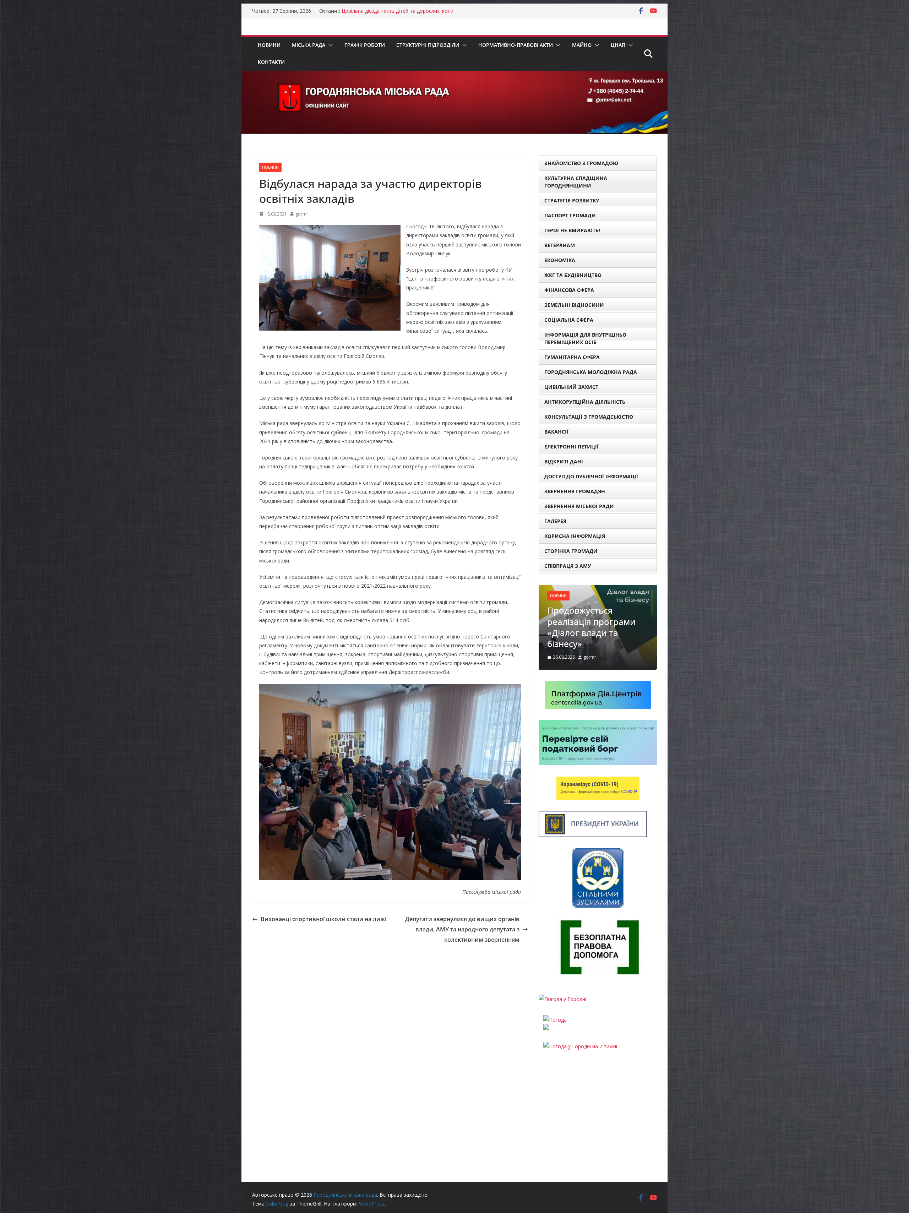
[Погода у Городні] (562, 970)
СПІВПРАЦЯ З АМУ (567, 565)
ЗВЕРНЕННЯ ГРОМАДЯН (574, 491)
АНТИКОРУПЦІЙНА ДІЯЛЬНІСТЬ (584, 401)
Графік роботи (364, 45)
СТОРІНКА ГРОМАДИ (571, 551)
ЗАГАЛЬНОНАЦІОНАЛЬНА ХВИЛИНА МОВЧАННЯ (595, 603)
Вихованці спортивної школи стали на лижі (323, 919)
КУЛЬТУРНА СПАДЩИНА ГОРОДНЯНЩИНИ (575, 182)
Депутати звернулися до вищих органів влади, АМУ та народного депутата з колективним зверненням (462, 929)
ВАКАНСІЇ (556, 431)
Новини (269, 45)
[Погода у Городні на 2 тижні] (580, 1017)
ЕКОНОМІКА (559, 260)
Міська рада (308, 45)
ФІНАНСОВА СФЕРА (569, 290)
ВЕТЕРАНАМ (559, 245)
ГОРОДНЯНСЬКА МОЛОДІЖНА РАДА (590, 372)
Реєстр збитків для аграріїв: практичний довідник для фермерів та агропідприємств (406, 14)
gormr (301, 214)
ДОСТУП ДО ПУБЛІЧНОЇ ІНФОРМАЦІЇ (591, 476)
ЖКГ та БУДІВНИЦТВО (573, 275)
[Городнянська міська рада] (454, 76)
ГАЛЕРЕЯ (555, 521)
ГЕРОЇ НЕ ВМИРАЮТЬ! (572, 230)
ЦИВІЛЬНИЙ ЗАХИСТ (571, 387)
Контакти (271, 62)
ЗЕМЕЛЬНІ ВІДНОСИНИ (574, 304)
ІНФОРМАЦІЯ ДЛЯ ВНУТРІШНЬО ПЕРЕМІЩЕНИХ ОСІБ (585, 338)
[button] (329, 45)
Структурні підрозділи (427, 45)
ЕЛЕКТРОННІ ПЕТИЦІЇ (571, 446)
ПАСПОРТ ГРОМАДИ (570, 215)
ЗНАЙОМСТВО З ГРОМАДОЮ (581, 163)
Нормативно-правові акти (515, 45)
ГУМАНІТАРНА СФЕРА (572, 357)
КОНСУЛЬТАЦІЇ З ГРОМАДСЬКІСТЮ (588, 416)
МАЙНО (582, 45)
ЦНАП (618, 45)
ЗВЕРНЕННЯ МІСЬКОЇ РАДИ (579, 506)
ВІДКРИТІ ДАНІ (563, 461)
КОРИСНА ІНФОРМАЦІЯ (574, 536)
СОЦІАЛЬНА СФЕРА (568, 319)
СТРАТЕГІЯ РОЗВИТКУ (571, 200)
